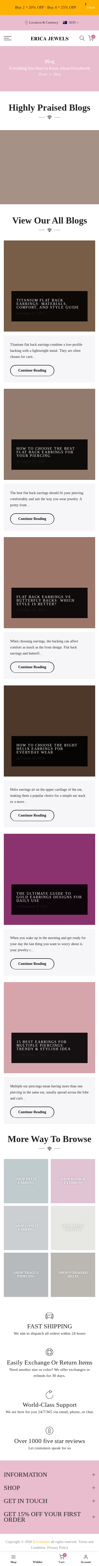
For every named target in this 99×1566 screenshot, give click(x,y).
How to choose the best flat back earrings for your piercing (45, 452)
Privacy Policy (57, 1548)
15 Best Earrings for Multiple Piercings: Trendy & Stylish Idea (43, 1045)
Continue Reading (32, 370)
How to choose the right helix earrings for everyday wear (47, 748)
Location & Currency (43, 22)
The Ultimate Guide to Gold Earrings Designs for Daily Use (49, 897)
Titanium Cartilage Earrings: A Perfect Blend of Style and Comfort (49, 186)
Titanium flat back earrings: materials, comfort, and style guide (47, 303)
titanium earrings (51, 176)
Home (43, 74)
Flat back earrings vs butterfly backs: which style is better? (45, 600)
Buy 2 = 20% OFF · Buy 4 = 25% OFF (45, 7)
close (91, 7)
